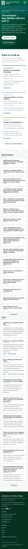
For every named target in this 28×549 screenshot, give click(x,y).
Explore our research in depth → (14, 144)
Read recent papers (9, 42)
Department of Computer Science (9, 537)
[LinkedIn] (7, 508)
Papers (3, 530)
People (3, 532)
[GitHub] (4, 508)
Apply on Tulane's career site (16, 374)
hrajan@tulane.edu (6, 522)
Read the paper (12, 354)
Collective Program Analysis (16, 110)
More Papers (14, 314)
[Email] (9, 508)
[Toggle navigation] (24, 2)
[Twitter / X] (2, 508)
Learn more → (7, 88)
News (3, 534)
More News (14, 485)
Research (4, 528)
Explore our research (9, 38)
